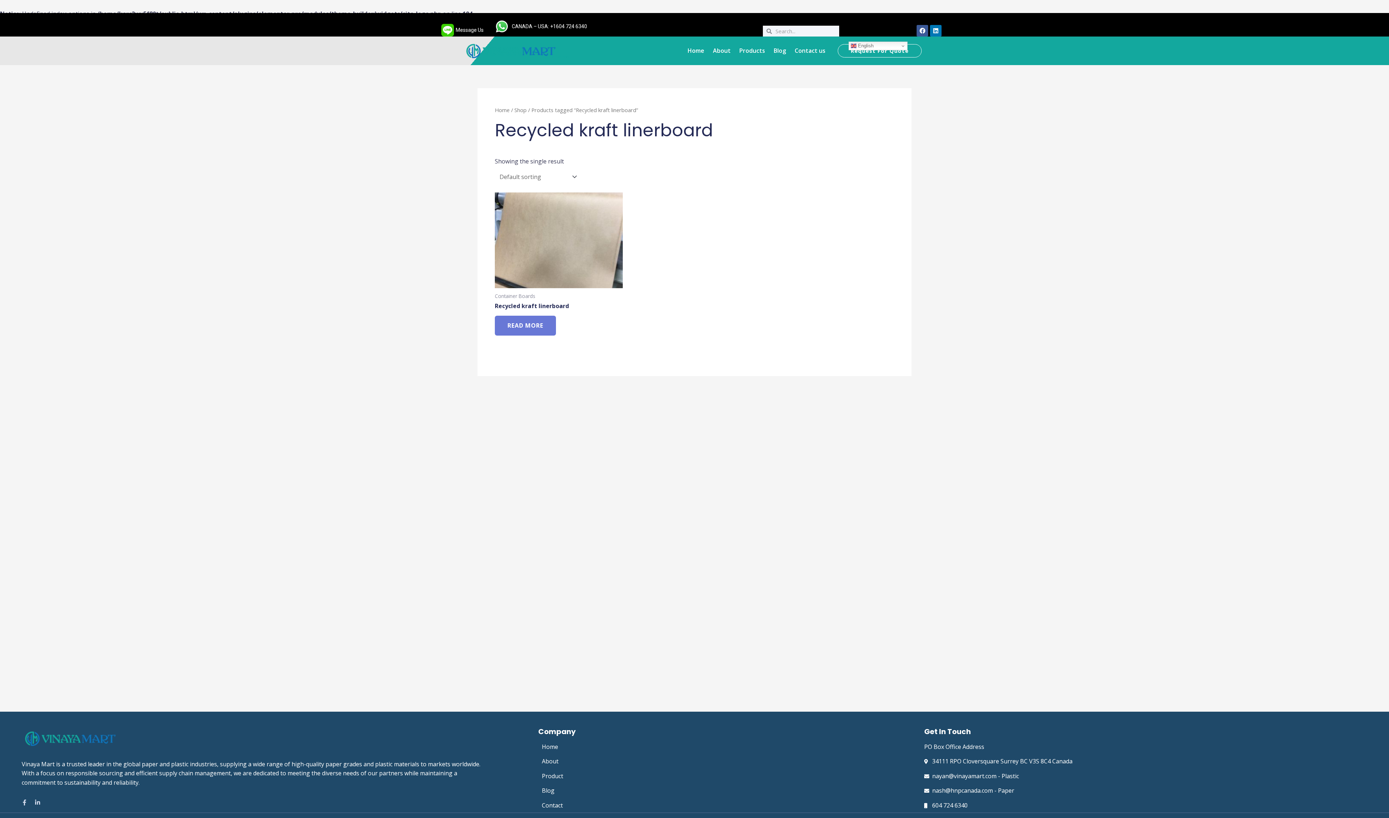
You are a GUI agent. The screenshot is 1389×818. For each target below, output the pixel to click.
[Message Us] (447, 30)
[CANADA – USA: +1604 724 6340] (502, 27)
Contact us (810, 51)
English (865, 45)
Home (696, 51)
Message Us (470, 30)
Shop (520, 110)
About (722, 51)
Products (752, 51)
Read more (525, 325)
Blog (780, 51)
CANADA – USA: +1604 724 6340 (549, 26)
